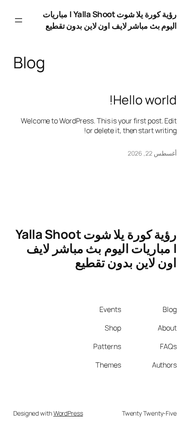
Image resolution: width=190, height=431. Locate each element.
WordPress (68, 413)
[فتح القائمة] (18, 20)
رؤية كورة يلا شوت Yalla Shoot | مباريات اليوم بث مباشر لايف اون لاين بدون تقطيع (110, 19)
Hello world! (143, 100)
